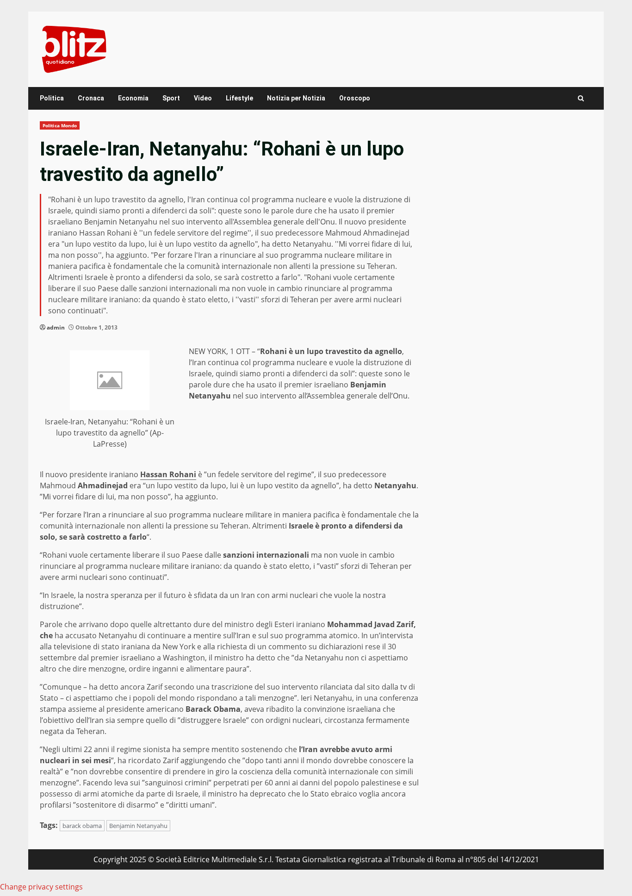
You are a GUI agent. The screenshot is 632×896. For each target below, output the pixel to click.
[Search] (581, 98)
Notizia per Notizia (296, 98)
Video (203, 98)
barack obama (82, 825)
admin (56, 327)
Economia (133, 98)
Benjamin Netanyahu (138, 825)
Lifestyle (239, 98)
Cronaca (91, 98)
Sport (171, 98)
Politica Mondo (60, 125)
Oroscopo (354, 98)
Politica (52, 98)
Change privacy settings (41, 887)
